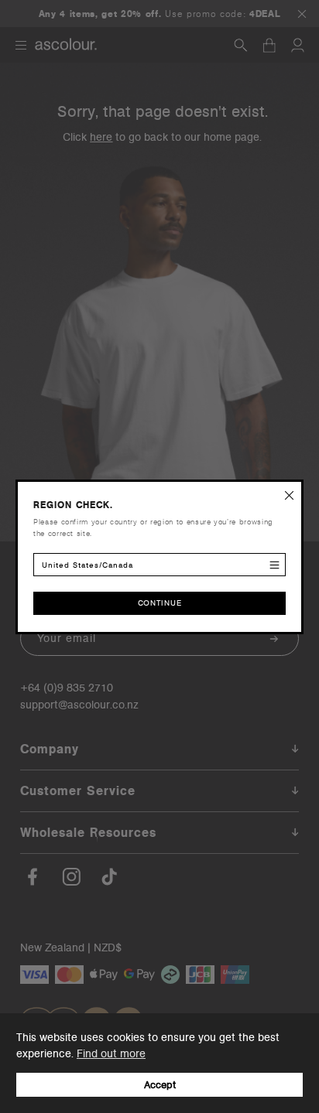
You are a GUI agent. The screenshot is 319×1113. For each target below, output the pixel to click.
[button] (289, 493)
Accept (160, 1084)
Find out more (111, 1053)
